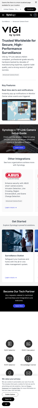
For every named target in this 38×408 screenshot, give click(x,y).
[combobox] (12, 9)
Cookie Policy (16, 388)
